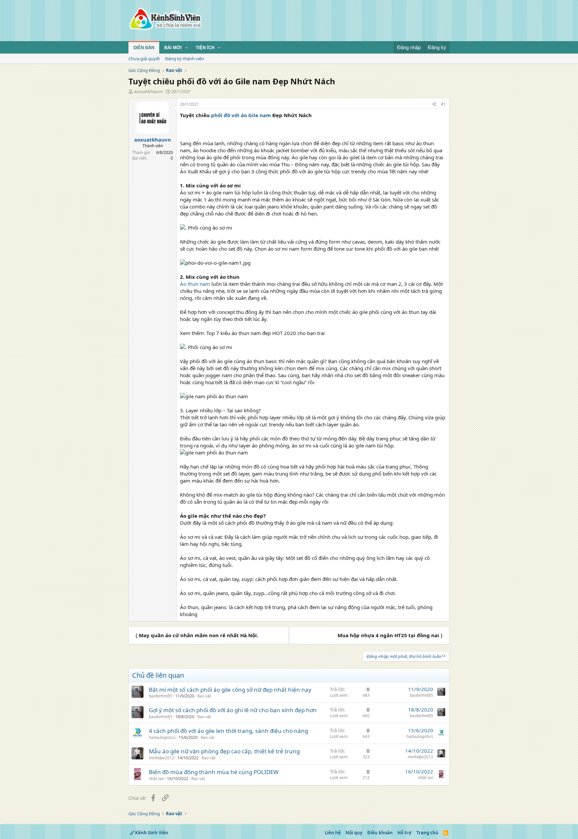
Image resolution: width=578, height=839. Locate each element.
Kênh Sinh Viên (151, 833)
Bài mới (173, 47)
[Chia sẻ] (434, 104)
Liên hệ (333, 833)
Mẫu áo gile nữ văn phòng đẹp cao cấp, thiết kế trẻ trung (224, 751)
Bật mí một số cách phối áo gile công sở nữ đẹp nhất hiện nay (230, 689)
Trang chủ (427, 833)
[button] (186, 48)
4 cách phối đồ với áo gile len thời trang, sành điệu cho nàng (228, 731)
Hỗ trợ (404, 833)
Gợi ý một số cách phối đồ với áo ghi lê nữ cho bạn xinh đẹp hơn (233, 710)
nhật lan (156, 778)
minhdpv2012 (161, 758)
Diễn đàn (143, 47)
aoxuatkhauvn (148, 91)
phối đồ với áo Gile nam (240, 115)
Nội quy (354, 833)
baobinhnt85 (160, 696)
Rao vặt (204, 696)
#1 (443, 104)
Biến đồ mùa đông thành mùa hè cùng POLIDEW (214, 772)
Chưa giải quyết (144, 59)
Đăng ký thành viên (184, 59)
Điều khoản (380, 833)
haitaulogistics (162, 737)
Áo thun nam (195, 283)
